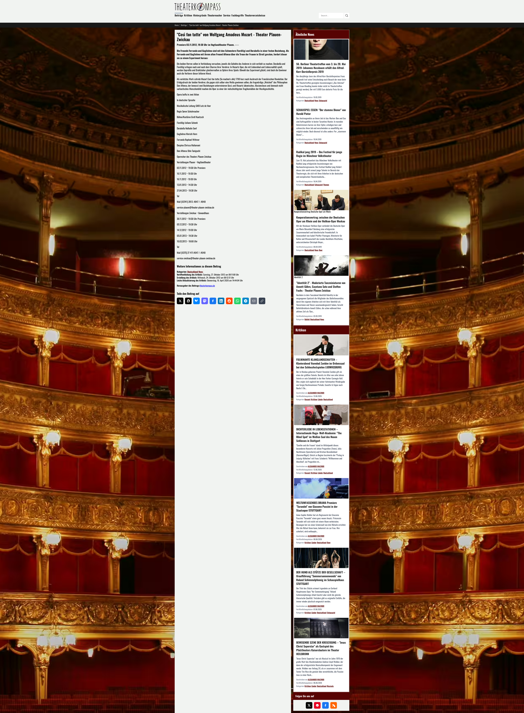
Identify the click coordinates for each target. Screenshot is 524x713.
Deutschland (192, 271)
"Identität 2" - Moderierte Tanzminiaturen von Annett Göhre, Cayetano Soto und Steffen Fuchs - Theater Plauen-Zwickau (320, 286)
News (201, 271)
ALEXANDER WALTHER (316, 392)
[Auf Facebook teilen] (213, 301)
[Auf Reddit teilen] (229, 301)
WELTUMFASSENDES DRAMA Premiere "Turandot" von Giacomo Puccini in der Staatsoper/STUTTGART (316, 506)
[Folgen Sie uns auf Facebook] (325, 705)
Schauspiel (323, 100)
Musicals (330, 686)
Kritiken (188, 15)
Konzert (307, 399)
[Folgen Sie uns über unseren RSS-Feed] (333, 705)
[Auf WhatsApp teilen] (237, 301)
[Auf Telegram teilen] (245, 301)
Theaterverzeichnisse (255, 15)
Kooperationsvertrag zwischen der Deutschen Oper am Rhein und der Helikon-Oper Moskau (320, 219)
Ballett (307, 319)
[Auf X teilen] (180, 301)
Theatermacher (215, 15)
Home (177, 25)
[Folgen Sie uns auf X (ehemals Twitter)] (309, 705)
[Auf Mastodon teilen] (204, 301)
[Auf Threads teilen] (188, 301)
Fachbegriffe (237, 15)
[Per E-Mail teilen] (254, 301)
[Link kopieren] (262, 301)
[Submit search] (346, 15)
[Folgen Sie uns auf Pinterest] (317, 705)
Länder (320, 399)
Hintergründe (199, 15)
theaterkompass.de (207, 285)
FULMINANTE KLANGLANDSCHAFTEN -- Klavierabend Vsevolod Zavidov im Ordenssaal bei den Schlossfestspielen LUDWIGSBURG (320, 363)
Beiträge (179, 15)
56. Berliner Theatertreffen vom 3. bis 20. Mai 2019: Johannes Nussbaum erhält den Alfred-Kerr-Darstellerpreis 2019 (321, 68)
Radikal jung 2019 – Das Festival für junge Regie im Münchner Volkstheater (319, 154)
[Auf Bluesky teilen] (196, 301)
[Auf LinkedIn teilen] (221, 301)
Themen (326, 184)
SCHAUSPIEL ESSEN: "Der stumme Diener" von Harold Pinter (321, 112)
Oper (320, 250)
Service (226, 15)
